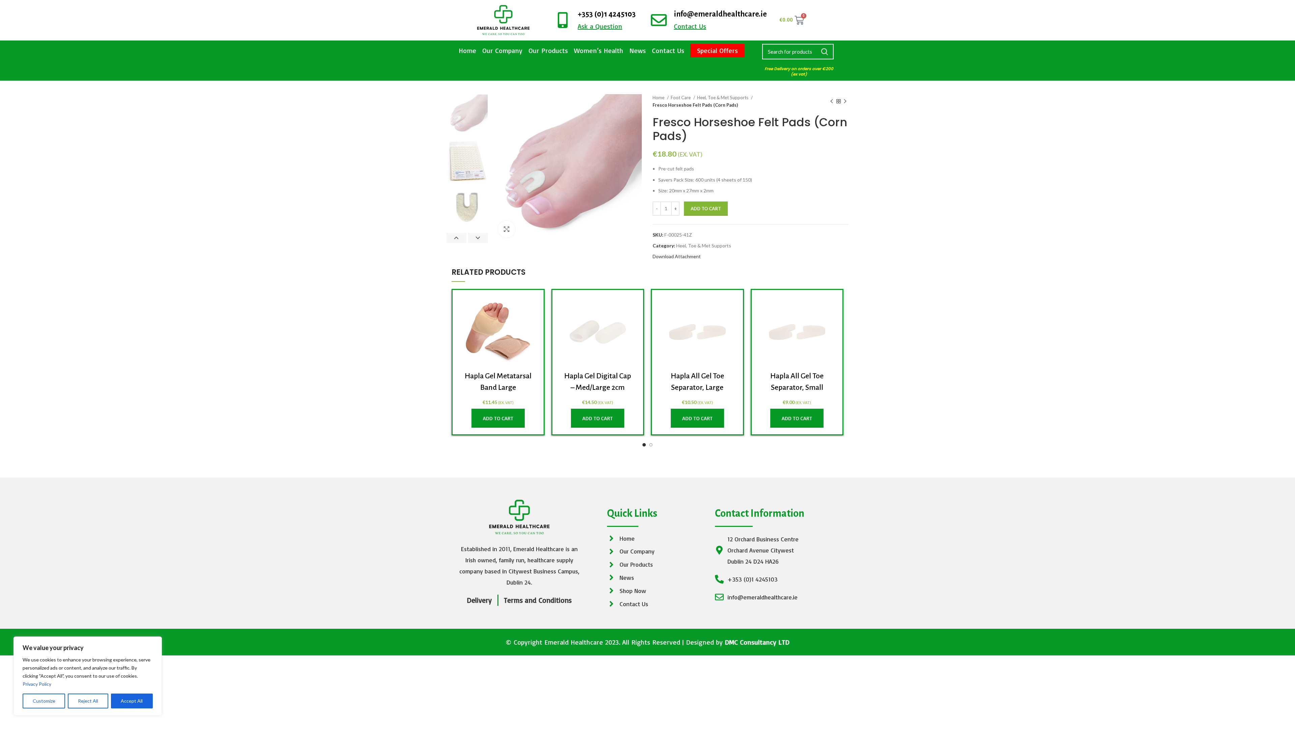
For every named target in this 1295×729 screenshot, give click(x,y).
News (637, 50)
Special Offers (717, 50)
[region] (87, 676)
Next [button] (478, 238)
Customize (44, 701)
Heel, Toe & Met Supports (723, 97)
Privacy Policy (37, 684)
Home (467, 50)
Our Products (548, 50)
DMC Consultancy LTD (757, 642)
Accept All (132, 701)
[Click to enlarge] (506, 229)
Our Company (502, 50)
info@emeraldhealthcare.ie (720, 14)
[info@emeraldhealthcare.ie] (659, 20)
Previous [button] (456, 238)
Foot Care (681, 97)
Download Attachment (677, 256)
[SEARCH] (824, 51)
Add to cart (706, 208)
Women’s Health (598, 50)
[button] (498, 418)
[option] (467, 115)
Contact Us (668, 50)
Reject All (88, 701)
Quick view (528, 307)
